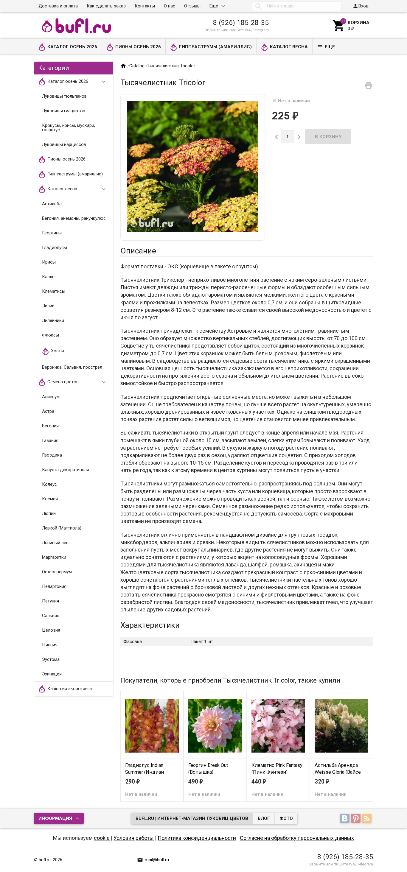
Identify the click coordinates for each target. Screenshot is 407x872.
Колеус (49, 484)
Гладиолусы (54, 247)
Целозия (51, 630)
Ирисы (49, 262)
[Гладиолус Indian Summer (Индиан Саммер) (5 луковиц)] (152, 725)
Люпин (49, 513)
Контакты (145, 6)
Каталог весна (289, 46)
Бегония (50, 426)
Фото (286, 818)
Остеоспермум (57, 571)
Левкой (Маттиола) (61, 528)
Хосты (57, 351)
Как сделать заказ (106, 6)
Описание (138, 250)
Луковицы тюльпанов (64, 96)
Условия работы (134, 838)
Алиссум (51, 396)
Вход (360, 6)
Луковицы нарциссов (64, 144)
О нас (169, 6)
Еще (213, 6)
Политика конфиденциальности (197, 838)
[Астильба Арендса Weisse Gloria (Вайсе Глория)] (341, 725)
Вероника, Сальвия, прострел (72, 367)
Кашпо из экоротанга (69, 688)
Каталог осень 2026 (72, 46)
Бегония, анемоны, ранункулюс (74, 218)
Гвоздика (52, 455)
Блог (264, 818)
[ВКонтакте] (345, 818)
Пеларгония (54, 586)
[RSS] (367, 818)
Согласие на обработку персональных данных (297, 838)
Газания (50, 440)
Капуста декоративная (65, 469)
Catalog (137, 65)
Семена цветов (77, 382)
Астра (48, 411)
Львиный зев (55, 542)
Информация (55, 818)
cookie (102, 838)
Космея (50, 499)
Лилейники (53, 320)
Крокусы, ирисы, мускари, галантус (68, 128)
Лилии (48, 306)
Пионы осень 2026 (138, 46)
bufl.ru (45, 859)
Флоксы (50, 335)
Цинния (50, 644)
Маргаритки (54, 557)
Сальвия (50, 615)
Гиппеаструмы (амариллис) (215, 46)
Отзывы (192, 6)
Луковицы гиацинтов (63, 110)
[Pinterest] (356, 818)
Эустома (51, 659)
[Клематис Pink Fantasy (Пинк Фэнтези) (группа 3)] (278, 725)
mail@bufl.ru (153, 859)
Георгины (52, 233)
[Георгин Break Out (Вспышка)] (215, 725)
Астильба (52, 203)
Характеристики (150, 625)
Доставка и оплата (58, 6)
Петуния (50, 601)
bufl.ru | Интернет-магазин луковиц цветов (192, 818)
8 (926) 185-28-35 (241, 22)
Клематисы (53, 291)
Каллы (48, 276)
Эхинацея (52, 674)
